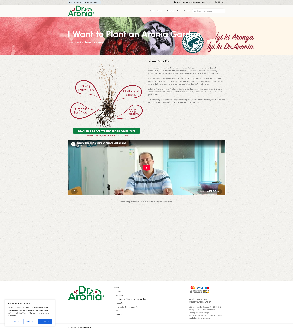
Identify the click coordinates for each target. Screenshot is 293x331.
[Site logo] (81, 11)
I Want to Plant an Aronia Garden (132, 299)
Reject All (30, 321)
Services (119, 295)
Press (118, 311)
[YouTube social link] (219, 2)
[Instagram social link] (215, 2)
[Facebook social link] (212, 2)
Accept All (45, 321)
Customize (15, 321)
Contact (119, 315)
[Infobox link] (190, 2)
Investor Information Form (129, 307)
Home (70, 42)
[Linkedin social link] (222, 2)
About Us (119, 303)
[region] (30, 312)
